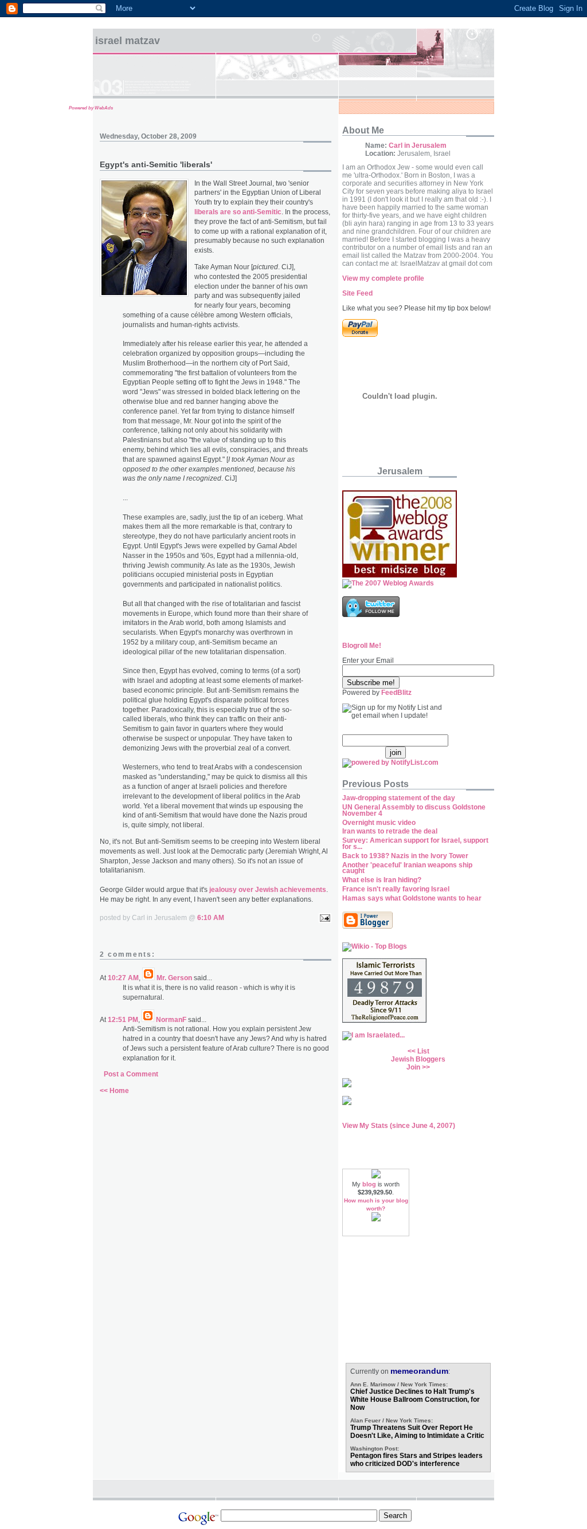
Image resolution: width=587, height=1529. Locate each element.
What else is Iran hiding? (381, 880)
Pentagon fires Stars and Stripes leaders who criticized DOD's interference (416, 1460)
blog (369, 1184)
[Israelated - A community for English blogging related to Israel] (373, 1035)
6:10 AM (210, 918)
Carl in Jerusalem (418, 145)
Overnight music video (379, 823)
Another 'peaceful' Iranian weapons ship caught (407, 868)
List (423, 1051)
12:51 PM (123, 1020)
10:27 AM (123, 978)
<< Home (114, 1091)
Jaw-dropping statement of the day (398, 798)
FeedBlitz (396, 693)
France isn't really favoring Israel (395, 889)
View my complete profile (383, 278)
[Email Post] (323, 918)
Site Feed (357, 293)
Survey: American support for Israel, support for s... (415, 843)
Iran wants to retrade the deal (389, 831)
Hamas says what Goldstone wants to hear (412, 898)
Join (413, 1067)
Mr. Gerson (174, 978)
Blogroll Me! (361, 646)
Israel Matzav (127, 40)
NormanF (171, 1020)
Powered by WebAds (91, 108)
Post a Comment (131, 1074)
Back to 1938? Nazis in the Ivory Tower (405, 856)
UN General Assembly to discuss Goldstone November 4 (414, 810)
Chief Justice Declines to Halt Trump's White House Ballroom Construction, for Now (415, 1400)
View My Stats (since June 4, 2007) (398, 1126)
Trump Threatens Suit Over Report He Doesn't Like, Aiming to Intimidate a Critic (417, 1432)
